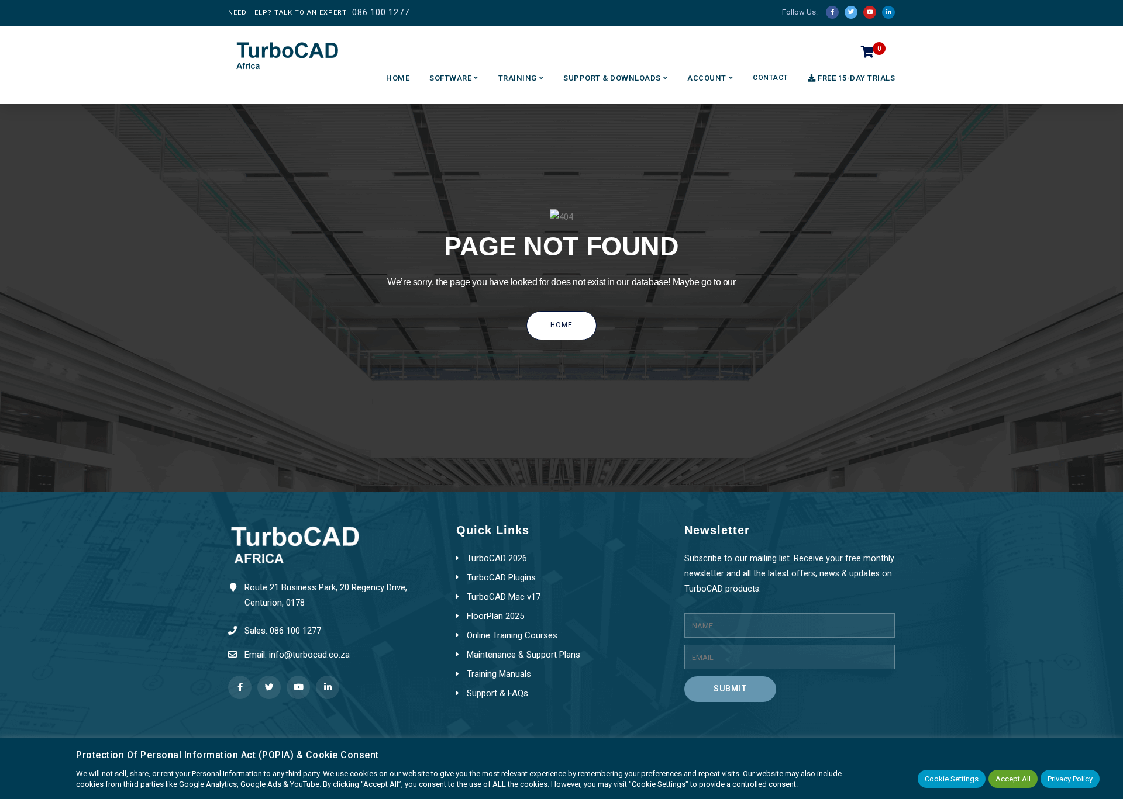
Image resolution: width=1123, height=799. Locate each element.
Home (397, 78)
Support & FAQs (497, 693)
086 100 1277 (380, 12)
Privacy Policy (1070, 778)
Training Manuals (499, 674)
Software (450, 78)
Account (706, 78)
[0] (867, 55)
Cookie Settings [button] (952, 778)
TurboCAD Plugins (501, 577)
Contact (770, 78)
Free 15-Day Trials (856, 78)
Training (517, 78)
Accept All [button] (1013, 778)
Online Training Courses (512, 635)
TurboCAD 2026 (497, 558)
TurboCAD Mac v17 (503, 597)
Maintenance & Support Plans (523, 654)
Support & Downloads (612, 78)
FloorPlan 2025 (495, 616)
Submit (730, 688)
